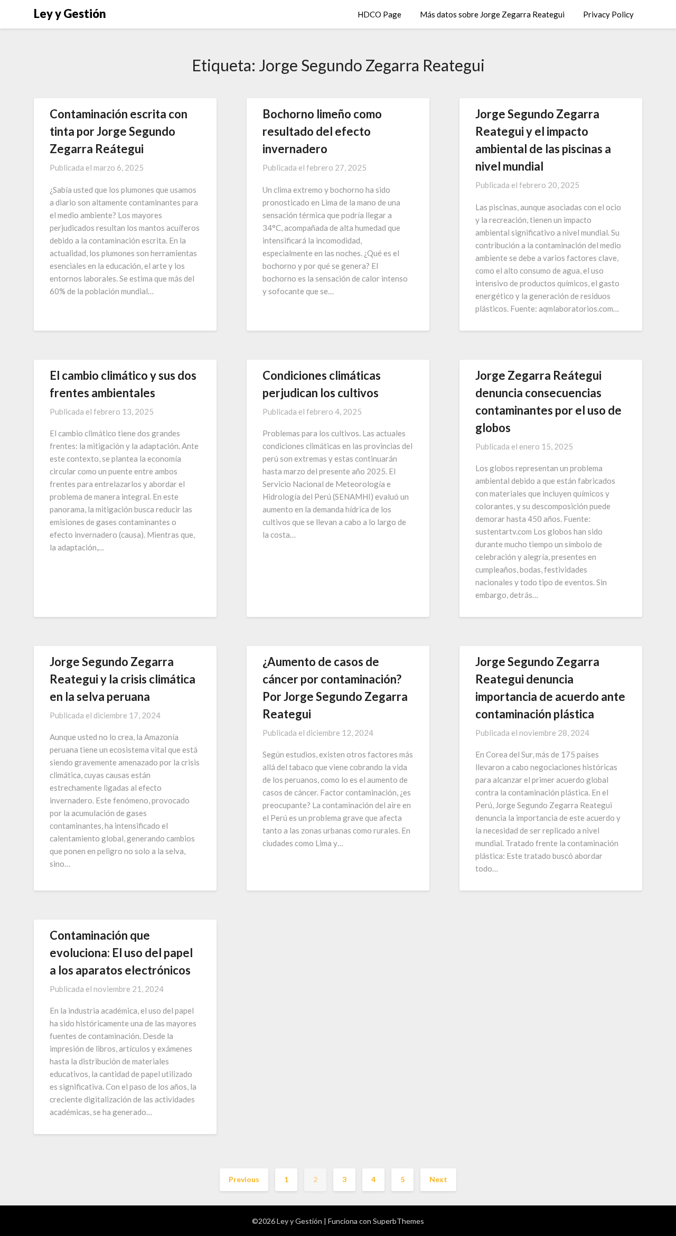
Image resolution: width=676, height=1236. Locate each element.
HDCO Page (379, 14)
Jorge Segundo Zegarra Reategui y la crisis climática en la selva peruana (122, 679)
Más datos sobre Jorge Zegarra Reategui (492, 14)
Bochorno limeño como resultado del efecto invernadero (322, 131)
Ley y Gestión (70, 13)
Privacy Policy (608, 14)
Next (438, 1179)
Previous (244, 1179)
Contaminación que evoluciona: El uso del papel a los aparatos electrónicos (121, 952)
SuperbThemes (398, 1220)
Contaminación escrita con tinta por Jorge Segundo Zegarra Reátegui (118, 131)
